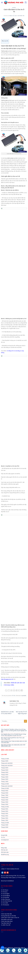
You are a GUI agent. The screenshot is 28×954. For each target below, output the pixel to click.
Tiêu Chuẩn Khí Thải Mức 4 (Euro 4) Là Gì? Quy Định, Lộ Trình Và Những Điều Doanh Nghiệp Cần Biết (14, 731)
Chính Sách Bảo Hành (7, 921)
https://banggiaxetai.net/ (7, 679)
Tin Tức (14, 7)
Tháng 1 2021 (4, 820)
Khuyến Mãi (4, 835)
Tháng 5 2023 (4, 774)
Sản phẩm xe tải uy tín (6, 919)
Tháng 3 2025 (4, 761)
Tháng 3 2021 (4, 815)
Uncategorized (5, 839)
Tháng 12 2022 (5, 783)
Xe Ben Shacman (5, 899)
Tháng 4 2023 (4, 777)
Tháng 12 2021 (5, 806)
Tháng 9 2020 (4, 825)
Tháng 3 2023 (4, 779)
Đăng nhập (4, 847)
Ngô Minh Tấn (21, 15)
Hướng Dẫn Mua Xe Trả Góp (8, 915)
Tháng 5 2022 (4, 799)
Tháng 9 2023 (4, 767)
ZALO (2, 947)
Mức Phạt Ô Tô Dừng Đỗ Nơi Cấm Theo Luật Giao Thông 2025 (12, 738)
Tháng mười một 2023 (6, 765)
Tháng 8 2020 (4, 827)
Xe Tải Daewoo (5, 904)
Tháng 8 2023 (4, 770)
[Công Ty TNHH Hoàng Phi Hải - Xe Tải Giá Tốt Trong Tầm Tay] (13, 2)
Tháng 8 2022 (4, 793)
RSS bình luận (5, 852)
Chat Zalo (8, 952)
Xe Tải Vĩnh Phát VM (6, 901)
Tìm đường (2, 952)
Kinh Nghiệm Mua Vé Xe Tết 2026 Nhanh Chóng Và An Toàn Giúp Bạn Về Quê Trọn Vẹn (13, 735)
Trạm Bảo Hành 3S (6, 923)
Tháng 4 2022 (4, 802)
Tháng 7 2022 (4, 795)
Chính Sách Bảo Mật (6, 913)
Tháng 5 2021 (4, 813)
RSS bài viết (4, 850)
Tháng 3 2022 (4, 804)
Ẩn (7, 40)
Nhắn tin (25, 952)
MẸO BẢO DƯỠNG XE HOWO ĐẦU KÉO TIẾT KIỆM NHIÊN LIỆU (13, 745)
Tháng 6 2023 (4, 772)
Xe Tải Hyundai (5, 897)
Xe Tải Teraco (4, 890)
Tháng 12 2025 (5, 758)
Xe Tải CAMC (4, 903)
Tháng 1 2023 (4, 781)
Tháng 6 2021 (4, 811)
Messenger (20, 952)
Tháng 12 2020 (5, 822)
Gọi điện (14, 952)
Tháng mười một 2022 (6, 786)
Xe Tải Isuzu (4, 891)
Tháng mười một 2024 (6, 763)
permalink (24, 695)
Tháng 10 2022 (5, 788)
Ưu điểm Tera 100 (5, 925)
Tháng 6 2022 (4, 797)
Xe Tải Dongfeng (5, 895)
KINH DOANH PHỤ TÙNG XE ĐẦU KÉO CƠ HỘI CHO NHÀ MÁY (14, 742)
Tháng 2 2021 (4, 818)
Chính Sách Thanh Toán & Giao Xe (10, 917)
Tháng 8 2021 (4, 809)
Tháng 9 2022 (4, 790)
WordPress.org (5, 854)
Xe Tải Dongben (5, 893)
